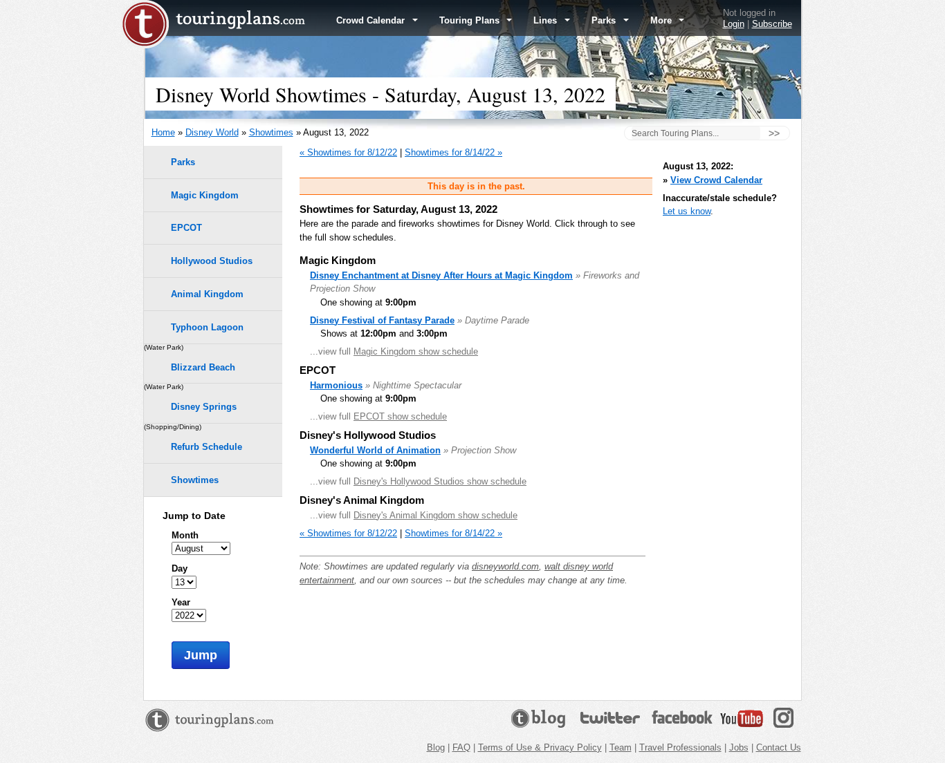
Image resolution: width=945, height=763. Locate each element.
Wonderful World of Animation (375, 450)
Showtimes (271, 132)
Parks (604, 20)
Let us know (686, 211)
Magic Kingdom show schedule (416, 351)
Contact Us (778, 747)
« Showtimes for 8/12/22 (348, 152)
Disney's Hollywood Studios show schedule (440, 481)
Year (181, 602)
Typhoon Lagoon (207, 327)
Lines (546, 20)
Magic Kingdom (205, 195)
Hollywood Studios (212, 261)
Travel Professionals (680, 747)
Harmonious (336, 385)
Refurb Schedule (206, 447)
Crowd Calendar (371, 20)
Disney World (212, 132)
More (662, 20)
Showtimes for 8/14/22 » (453, 152)
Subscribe (772, 24)
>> (774, 133)
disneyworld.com (505, 566)
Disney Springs (204, 407)
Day (179, 568)
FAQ (461, 747)
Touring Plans (470, 20)
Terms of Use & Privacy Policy (540, 747)
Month (185, 535)
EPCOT (186, 228)
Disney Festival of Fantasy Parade (382, 320)
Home (163, 132)
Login (733, 24)
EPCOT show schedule (400, 416)
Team (620, 747)
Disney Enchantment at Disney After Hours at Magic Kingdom (441, 275)
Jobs (739, 747)
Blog (436, 747)
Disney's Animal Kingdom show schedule (435, 515)
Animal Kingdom (207, 294)
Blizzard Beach (203, 367)
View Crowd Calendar (716, 180)
